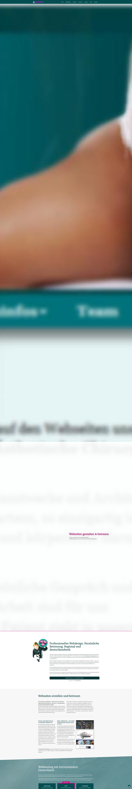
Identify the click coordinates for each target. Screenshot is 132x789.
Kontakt (95, 1)
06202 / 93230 (78, 680)
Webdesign (68, 1)
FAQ (91, 1)
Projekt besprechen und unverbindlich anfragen (74, 677)
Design (86, 1)
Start (62, 1)
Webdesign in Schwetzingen (91, 655)
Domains (80, 1)
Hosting (74, 1)
